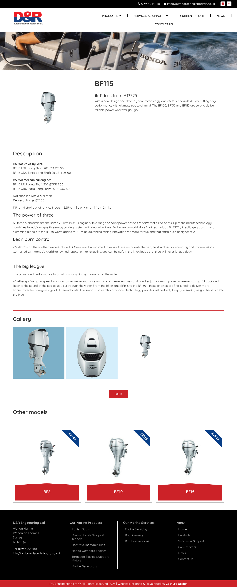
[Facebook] (223, 3)
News (221, 16)
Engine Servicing (136, 529)
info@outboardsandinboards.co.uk (37, 553)
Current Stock (192, 16)
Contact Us (164, 24)
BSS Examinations (137, 541)
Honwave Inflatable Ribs (88, 545)
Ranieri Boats (81, 529)
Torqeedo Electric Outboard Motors (90, 558)
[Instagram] (229, 3)
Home (182, 529)
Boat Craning (134, 535)
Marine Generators (84, 566)
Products (184, 535)
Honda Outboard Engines (89, 551)
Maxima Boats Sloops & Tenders (88, 537)
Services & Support (149, 16)
